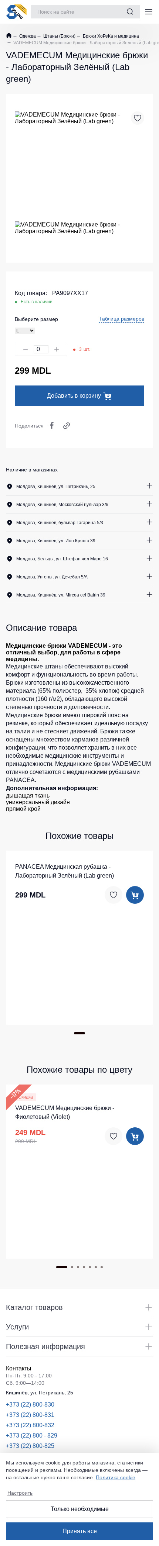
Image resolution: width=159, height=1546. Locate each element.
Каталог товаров (34, 1307)
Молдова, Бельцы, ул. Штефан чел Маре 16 (62, 558)
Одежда (27, 36)
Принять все (79, 1531)
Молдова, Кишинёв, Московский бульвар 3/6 (62, 504)
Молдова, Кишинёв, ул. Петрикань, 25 (55, 486)
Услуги (17, 1327)
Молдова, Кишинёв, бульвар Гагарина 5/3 (59, 522)
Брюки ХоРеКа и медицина (110, 36)
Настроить (20, 1493)
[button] (79, 1033)
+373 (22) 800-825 (30, 1446)
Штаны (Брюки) (58, 36)
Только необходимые (80, 1509)
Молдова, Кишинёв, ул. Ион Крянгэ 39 (55, 540)
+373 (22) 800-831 (30, 1415)
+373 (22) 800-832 (30, 1425)
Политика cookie (115, 1477)
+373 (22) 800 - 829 (31, 1435)
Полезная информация (45, 1346)
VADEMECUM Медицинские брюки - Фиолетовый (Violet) (64, 1112)
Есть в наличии (37, 301)
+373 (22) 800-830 (30, 1404)
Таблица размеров (121, 319)
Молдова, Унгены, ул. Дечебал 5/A (52, 577)
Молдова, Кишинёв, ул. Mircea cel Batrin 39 (60, 595)
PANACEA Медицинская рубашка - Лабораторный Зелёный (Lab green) (64, 871)
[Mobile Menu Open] (148, 11)
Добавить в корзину (74, 395)
